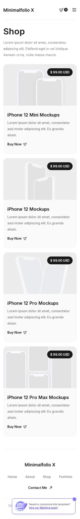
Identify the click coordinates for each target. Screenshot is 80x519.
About (30, 477)
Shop (47, 477)
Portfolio (65, 477)
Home (12, 477)
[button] (63, 10)
